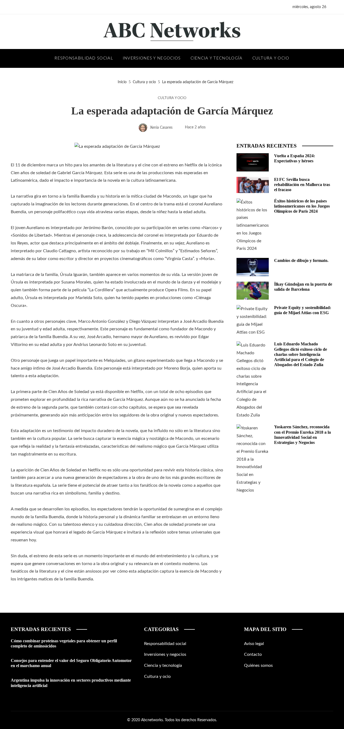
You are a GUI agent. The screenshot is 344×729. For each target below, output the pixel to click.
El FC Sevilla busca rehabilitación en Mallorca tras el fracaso (302, 184)
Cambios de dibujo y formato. (301, 260)
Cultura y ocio (172, 98)
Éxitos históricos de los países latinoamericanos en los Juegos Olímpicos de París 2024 (302, 206)
